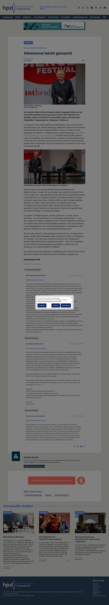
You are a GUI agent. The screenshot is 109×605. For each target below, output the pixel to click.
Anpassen (42, 305)
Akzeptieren (65, 305)
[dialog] (54, 302)
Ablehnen (55, 305)
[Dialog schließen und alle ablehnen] (71, 297)
